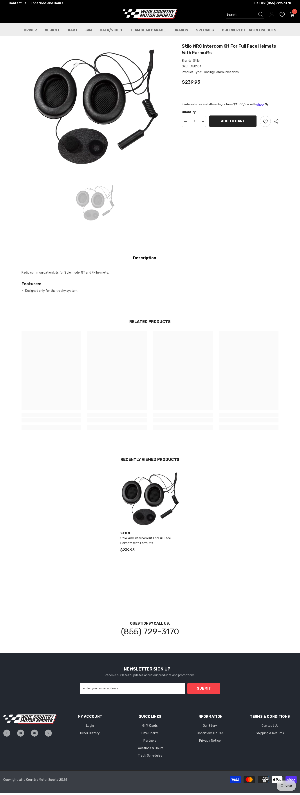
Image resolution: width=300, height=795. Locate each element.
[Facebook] (6, 733)
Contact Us (17, 3)
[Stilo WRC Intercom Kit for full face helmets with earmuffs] (150, 498)
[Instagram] (20, 733)
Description (144, 258)
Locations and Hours (47, 3)
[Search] (245, 14)
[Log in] (272, 14)
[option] (95, 106)
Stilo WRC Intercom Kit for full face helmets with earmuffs (145, 540)
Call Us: (272, 3)
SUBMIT (204, 688)
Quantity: (189, 112)
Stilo (196, 61)
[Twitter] (48, 733)
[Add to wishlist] (265, 121)
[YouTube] (34, 733)
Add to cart (233, 121)
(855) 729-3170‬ (150, 631)
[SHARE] (274, 121)
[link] (51, 420)
